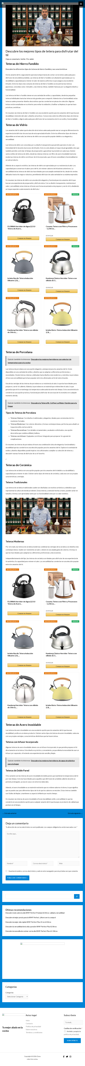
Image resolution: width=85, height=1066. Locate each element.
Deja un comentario (13, 59)
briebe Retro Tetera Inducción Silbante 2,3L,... (61, 331)
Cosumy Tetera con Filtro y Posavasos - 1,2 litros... (61, 227)
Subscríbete (72, 1040)
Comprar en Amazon (24, 238)
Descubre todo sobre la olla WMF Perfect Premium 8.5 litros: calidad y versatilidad (35, 913)
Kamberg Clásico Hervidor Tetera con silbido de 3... (61, 279)
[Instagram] (70, 1057)
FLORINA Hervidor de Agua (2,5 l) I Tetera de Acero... (21, 227)
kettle (23, 59)
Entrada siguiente (75, 813)
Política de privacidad (33, 1026)
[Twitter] (67, 1057)
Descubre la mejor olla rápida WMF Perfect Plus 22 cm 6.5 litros (28, 922)
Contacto (29, 1023)
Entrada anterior (9, 813)
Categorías (9, 993)
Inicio (28, 1020)
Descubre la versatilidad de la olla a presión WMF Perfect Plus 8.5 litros (31, 927)
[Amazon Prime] (36, 232)
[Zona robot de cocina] (10, 4)
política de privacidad (71, 1034)
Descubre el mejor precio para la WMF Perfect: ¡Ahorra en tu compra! (30, 917)
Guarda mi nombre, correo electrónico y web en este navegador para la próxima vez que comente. (43, 871)
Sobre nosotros (31, 1029)
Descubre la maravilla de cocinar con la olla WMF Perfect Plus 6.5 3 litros (31, 931)
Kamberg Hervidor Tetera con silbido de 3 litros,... (23, 331)
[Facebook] (64, 1057)
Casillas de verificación (73, 1028)
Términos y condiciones (34, 1032)
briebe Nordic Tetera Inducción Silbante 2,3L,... (20, 279)
